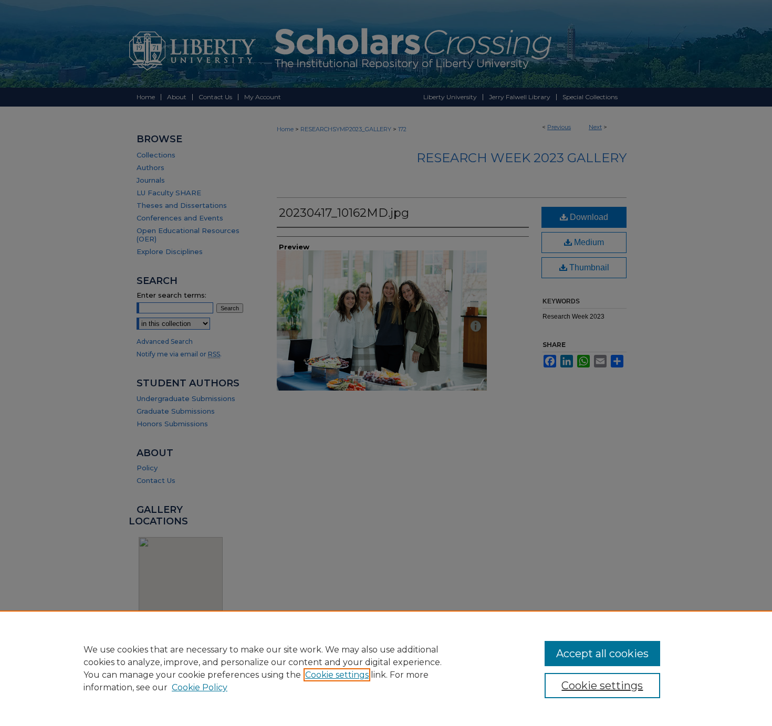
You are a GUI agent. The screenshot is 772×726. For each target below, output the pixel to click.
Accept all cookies (602, 653)
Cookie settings (337, 675)
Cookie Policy (199, 687)
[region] (386, 668)
